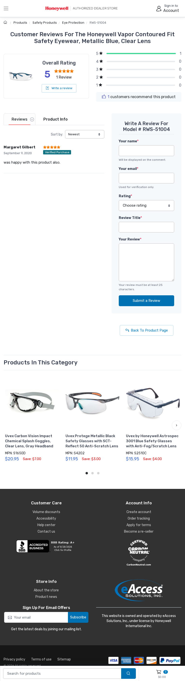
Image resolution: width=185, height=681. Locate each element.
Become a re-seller (138, 531)
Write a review (61, 88)
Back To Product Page (149, 330)
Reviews (19, 119)
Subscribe (78, 617)
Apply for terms (138, 525)
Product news (46, 597)
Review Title (130, 218)
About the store (46, 590)
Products (20, 22)
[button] (8, 425)
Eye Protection (73, 22)
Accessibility (46, 518)
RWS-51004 (98, 22)
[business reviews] (46, 546)
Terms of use (41, 659)
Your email (128, 169)
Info (55, 119)
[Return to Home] (6, 22)
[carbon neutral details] (138, 552)
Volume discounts (46, 512)
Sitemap (64, 659)
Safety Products (45, 22)
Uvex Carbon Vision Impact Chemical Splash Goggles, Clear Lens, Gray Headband (29, 441)
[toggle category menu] (6, 8)
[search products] (128, 673)
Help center (46, 525)
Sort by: (57, 134)
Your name (129, 141)
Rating (125, 196)
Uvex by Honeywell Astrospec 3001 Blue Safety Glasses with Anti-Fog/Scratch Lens (152, 441)
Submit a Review (146, 300)
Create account (138, 512)
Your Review (130, 239)
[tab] (19, 119)
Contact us (46, 531)
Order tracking (139, 518)
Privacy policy (14, 659)
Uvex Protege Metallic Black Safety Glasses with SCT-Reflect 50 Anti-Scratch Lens (92, 441)
